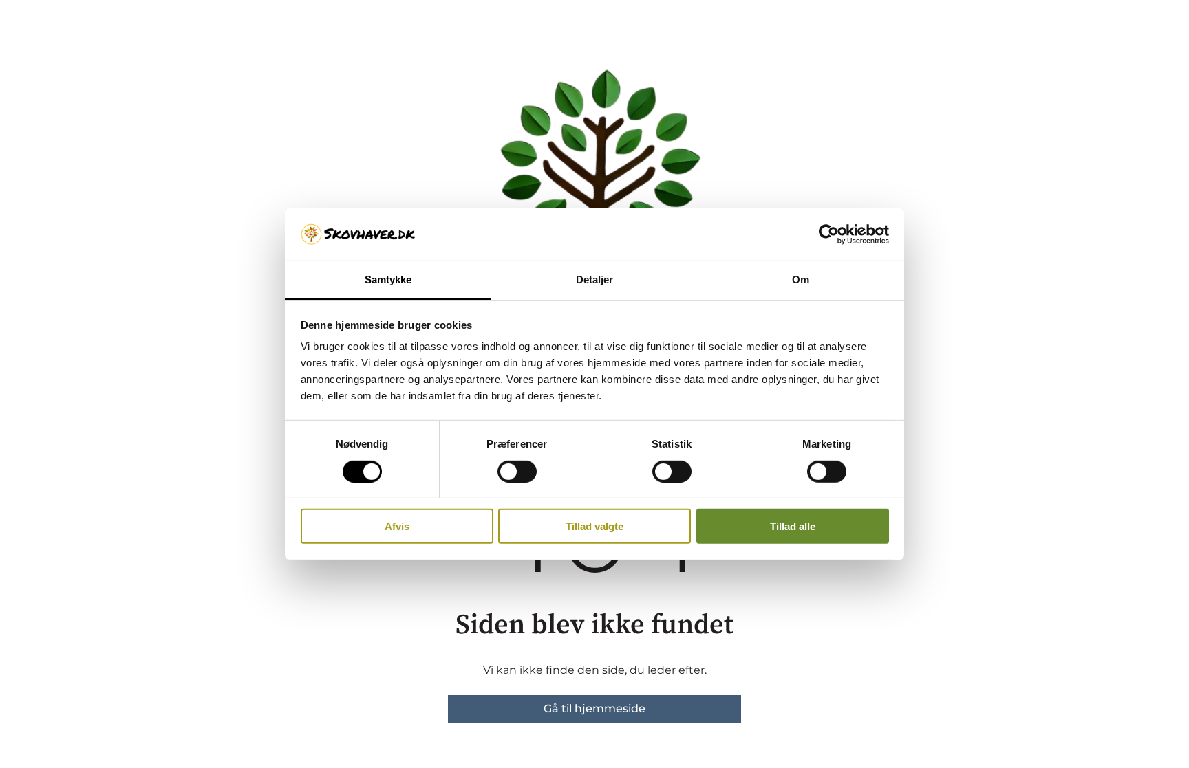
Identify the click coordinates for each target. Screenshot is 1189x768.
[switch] (517, 471)
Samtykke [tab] (388, 279)
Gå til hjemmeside (594, 708)
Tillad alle (792, 526)
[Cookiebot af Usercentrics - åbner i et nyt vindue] (829, 234)
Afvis (397, 526)
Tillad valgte (594, 526)
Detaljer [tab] (595, 279)
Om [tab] (800, 279)
